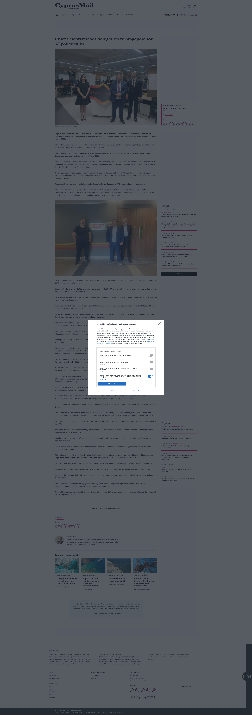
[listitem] (126, 351)
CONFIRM (111, 384)
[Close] (160, 324)
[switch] (150, 355)
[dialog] (126, 357)
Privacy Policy (137, 391)
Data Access (126, 391)
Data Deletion (115, 391)
